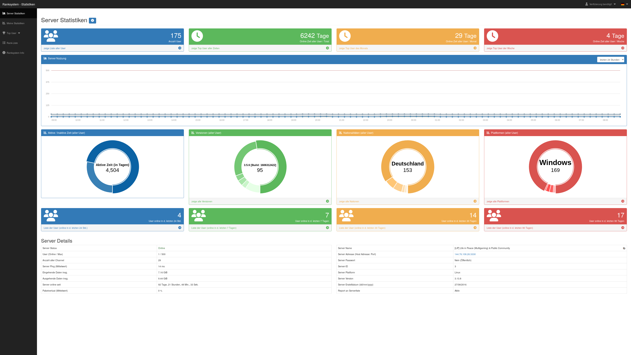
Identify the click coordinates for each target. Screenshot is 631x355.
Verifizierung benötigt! (600, 4)
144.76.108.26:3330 (465, 254)
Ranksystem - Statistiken (18, 4)
